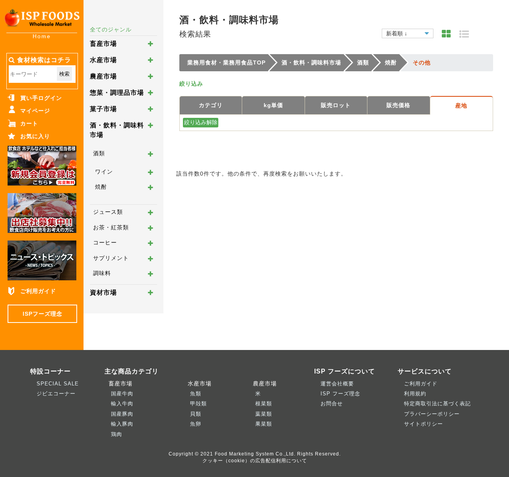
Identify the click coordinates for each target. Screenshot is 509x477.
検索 (64, 74)
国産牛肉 (122, 394)
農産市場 (103, 76)
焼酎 (101, 187)
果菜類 (263, 424)
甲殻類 (198, 404)
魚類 (195, 394)
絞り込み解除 (201, 122)
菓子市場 (103, 109)
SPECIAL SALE (58, 384)
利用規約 (415, 394)
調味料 (102, 273)
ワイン (104, 171)
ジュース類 (108, 212)
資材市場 (103, 292)
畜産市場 (103, 43)
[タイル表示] (446, 34)
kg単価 (273, 105)
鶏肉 (116, 434)
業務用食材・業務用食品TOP (226, 62)
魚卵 (195, 424)
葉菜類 (263, 414)
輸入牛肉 (122, 404)
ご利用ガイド (38, 291)
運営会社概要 (337, 384)
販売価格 (398, 105)
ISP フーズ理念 (340, 394)
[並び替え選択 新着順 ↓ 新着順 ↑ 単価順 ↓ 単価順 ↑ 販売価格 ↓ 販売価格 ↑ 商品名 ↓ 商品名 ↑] (407, 32)
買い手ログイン (41, 98)
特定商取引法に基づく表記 (437, 404)
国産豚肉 (122, 414)
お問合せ (332, 404)
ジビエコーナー (56, 394)
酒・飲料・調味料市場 (311, 62)
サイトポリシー (423, 424)
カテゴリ (211, 105)
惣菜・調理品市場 (117, 92)
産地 (461, 105)
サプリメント (111, 258)
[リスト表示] (464, 34)
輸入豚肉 (122, 424)
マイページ (35, 111)
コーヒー (105, 242)
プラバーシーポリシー (432, 414)
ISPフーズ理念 (42, 314)
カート (29, 123)
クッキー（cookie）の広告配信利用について (254, 460)
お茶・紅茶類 (111, 227)
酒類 (99, 153)
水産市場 (103, 60)
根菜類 (263, 404)
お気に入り (35, 136)
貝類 (195, 414)
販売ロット (336, 105)
